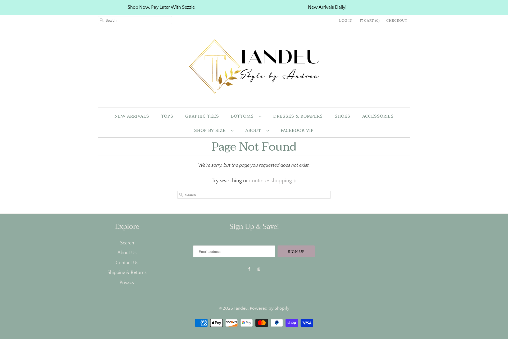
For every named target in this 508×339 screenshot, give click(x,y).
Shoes (342, 116)
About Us (127, 253)
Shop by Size (211, 130)
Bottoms (243, 116)
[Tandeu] (254, 67)
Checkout (396, 20)
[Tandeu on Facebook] (249, 269)
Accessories (378, 116)
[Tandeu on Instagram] (258, 269)
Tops (167, 116)
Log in (346, 20)
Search (127, 243)
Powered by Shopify (269, 308)
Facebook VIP (297, 130)
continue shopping (271, 181)
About (254, 130)
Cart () (371, 20)
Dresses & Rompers (298, 116)
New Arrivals (132, 116)
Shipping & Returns (127, 272)
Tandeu (241, 308)
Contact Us (127, 263)
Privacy (127, 282)
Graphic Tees (202, 116)
